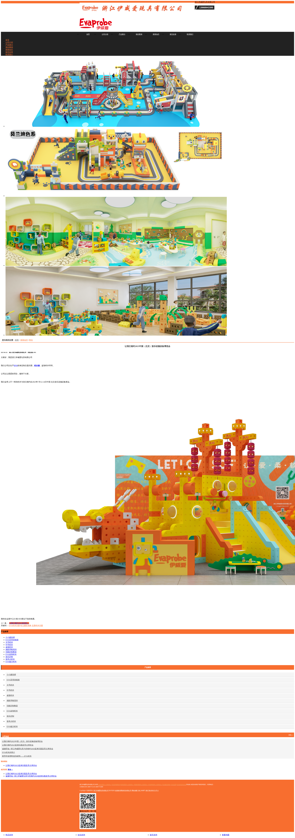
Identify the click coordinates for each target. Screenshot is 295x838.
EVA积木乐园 (14, 626)
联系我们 (190, 34)
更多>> (291, 735)
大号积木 (9, 642)
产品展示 (122, 34)
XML (139, 790)
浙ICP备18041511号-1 (152, 790)
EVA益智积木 (11, 654)
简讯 (31, 340)
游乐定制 (9, 657)
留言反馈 (173, 34)
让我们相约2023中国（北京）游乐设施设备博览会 (22, 741)
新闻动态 (156, 34)
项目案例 (139, 34)
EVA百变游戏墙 (12, 640)
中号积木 (9, 645)
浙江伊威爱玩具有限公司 (101, 790)
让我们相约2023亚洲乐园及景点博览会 (17, 745)
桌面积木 (9, 647)
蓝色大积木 (10, 659)
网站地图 (134, 790)
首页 (88, 34)
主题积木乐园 (37, 626)
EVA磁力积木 (11, 662)
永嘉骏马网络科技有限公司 (123, 790)
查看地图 (225, 835)
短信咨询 (81, 835)
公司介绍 (105, 34)
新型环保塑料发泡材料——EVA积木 (17, 756)
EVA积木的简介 (8, 752)
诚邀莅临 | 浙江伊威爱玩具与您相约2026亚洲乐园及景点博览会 (27, 749)
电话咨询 (9, 835)
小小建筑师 (10, 637)
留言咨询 (153, 835)
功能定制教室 (11, 652)
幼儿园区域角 (25, 626)
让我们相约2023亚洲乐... (19, 623)
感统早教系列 (11, 649)
